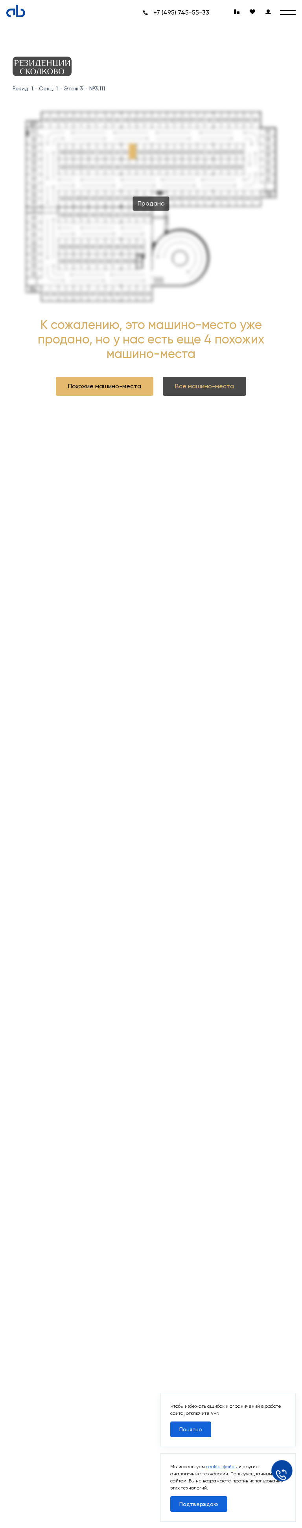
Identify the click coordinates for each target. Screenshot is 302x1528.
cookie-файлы (222, 1466)
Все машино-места (204, 386)
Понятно (190, 1429)
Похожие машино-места (104, 386)
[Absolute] (15, 11)
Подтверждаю (198, 1504)
